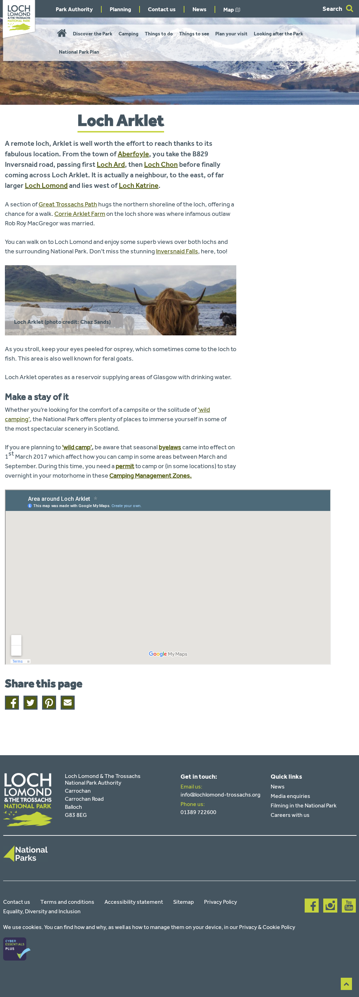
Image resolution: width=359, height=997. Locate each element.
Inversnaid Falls (177, 251)
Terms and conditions (67, 902)
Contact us (162, 9)
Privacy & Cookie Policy (267, 927)
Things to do (159, 34)
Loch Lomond (46, 185)
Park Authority (74, 9)
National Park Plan (79, 52)
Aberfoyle (133, 154)
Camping (128, 34)
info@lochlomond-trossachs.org (220, 794)
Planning (120, 9)
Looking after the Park (278, 34)
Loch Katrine (138, 185)
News (199, 9)
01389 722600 (198, 812)
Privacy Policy (220, 902)
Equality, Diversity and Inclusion (42, 911)
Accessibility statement (133, 902)
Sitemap (183, 902)
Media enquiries (290, 796)
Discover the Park (92, 34)
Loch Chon (161, 164)
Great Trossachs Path (68, 204)
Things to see (194, 34)
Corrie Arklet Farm (79, 214)
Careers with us (290, 815)
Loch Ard (111, 164)
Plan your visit (231, 34)
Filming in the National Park (304, 805)
